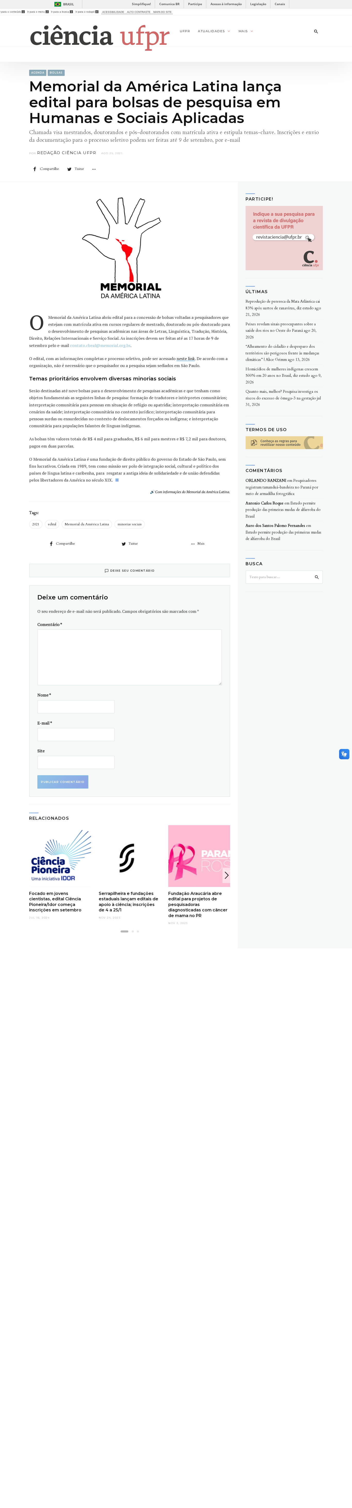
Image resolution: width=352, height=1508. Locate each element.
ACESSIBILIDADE (113, 12)
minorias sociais (130, 524)
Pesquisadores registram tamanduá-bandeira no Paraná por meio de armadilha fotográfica (282, 487)
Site (41, 751)
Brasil (68, 4)
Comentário (49, 624)
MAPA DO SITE (162, 12)
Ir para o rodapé (87, 11)
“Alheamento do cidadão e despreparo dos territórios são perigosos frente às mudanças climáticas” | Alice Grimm (282, 353)
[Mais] (94, 169)
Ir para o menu (37, 11)
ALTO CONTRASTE (138, 12)
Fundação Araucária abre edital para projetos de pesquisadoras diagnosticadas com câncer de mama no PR (198, 904)
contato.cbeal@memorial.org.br (100, 345)
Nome (44, 695)
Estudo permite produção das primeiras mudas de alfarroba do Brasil (283, 510)
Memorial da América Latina (87, 524)
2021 (35, 524)
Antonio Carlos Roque (264, 503)
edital (52, 524)
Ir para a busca (61, 11)
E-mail (44, 723)
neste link (186, 358)
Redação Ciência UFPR (66, 152)
